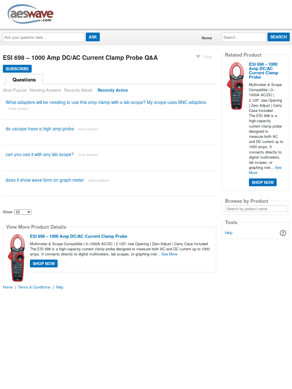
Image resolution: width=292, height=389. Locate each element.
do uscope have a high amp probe (40, 128)
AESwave (72, 12)
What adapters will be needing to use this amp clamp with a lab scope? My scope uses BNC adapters (106, 102)
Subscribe (17, 68)
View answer (19, 108)
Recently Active (113, 90)
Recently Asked (78, 90)
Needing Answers (45, 90)
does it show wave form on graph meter (45, 180)
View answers (99, 180)
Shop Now (44, 263)
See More (169, 254)
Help (228, 232)
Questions (24, 79)
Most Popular (15, 90)
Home (207, 37)
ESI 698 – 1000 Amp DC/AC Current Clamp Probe (78, 236)
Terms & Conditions (34, 287)
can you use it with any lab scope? (40, 154)
